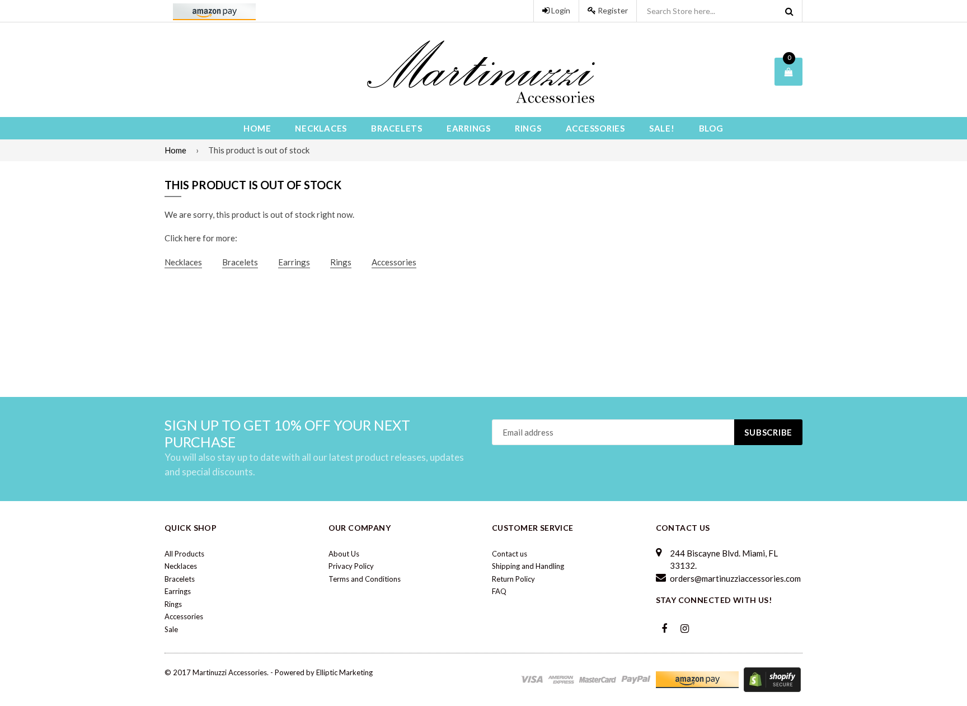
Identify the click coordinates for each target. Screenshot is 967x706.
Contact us (509, 553)
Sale (171, 629)
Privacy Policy (351, 566)
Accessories (595, 128)
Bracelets (397, 128)
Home (257, 128)
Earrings (469, 128)
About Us (343, 553)
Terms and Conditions (364, 578)
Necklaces (321, 128)
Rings (528, 128)
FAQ (499, 591)
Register (612, 10)
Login (560, 10)
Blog (711, 128)
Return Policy (513, 578)
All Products (184, 553)
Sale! (662, 128)
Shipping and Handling (528, 566)
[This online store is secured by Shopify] (772, 678)
